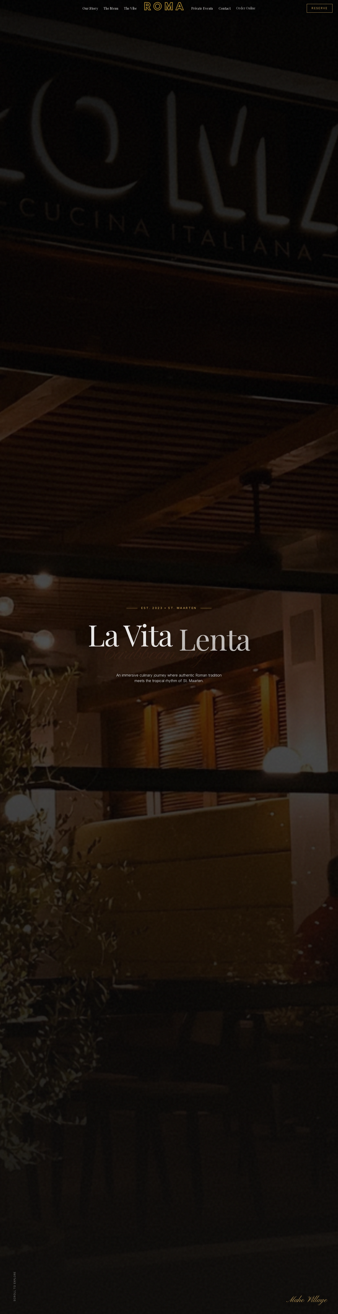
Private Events (202, 8)
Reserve (320, 8)
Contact (225, 8)
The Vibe (130, 8)
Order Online (245, 8)
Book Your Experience (169, 694)
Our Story (90, 8)
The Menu (110, 8)
